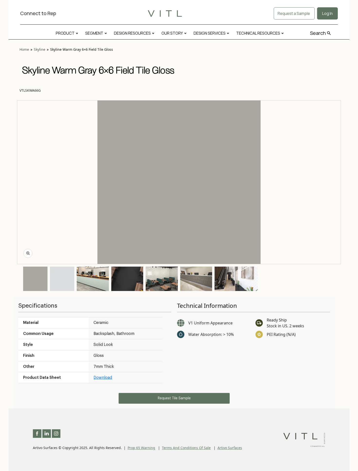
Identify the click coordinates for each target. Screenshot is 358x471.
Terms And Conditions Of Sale (186, 447)
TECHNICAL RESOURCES (258, 33)
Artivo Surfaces (229, 447)
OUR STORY (172, 33)
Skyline (39, 49)
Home (24, 49)
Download (103, 378)
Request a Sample (294, 13)
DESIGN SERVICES (210, 33)
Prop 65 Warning (141, 447)
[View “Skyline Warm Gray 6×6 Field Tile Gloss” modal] (27, 253)
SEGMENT (94, 33)
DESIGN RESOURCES (132, 33)
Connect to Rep (38, 13)
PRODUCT (65, 33)
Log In (327, 13)
